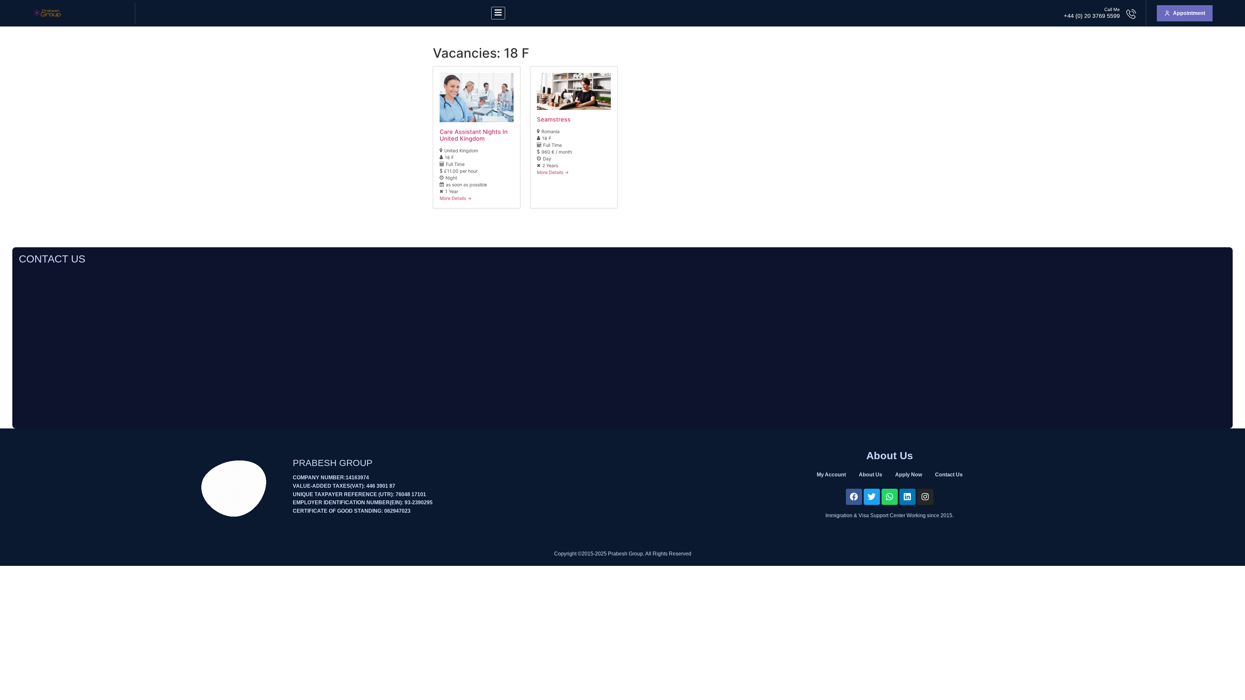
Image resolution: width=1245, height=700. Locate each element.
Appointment (1189, 13)
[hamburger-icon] (498, 13)
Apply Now (908, 474)
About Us (870, 474)
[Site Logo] (47, 19)
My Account (831, 474)
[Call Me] (1131, 14)
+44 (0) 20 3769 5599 (1092, 16)
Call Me (1112, 9)
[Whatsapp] (890, 497)
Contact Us (949, 474)
